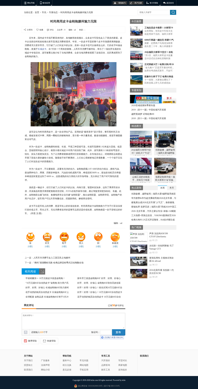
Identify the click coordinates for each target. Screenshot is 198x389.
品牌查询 (105, 365)
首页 (37, 12)
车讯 (44, 12)
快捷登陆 (51, 341)
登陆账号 (122, 3)
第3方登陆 (154, 3)
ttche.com (94, 380)
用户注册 (138, 3)
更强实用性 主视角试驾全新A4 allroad (161, 259)
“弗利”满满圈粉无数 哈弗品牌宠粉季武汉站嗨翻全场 (54, 263)
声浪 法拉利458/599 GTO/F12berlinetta (158, 235)
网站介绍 (45, 370)
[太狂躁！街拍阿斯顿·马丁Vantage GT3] (139, 249)
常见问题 (84, 360)
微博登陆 (32, 341)
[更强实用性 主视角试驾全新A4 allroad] (139, 261)
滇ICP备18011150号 (111, 386)
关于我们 (28, 360)
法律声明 (45, 365)
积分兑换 (67, 365)
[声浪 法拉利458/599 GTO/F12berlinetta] (139, 237)
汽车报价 (105, 360)
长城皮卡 (42, 49)
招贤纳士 (28, 365)
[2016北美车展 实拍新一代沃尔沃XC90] (139, 274)
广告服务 (45, 360)
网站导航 (31, 3)
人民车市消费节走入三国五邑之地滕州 (47, 258)
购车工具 (105, 370)
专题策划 (136, 90)
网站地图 (84, 365)
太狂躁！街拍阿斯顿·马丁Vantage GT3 (161, 247)
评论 (52, 30)
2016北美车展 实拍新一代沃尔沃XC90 (161, 271)
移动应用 (46, 3)
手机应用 (84, 370)
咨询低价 (122, 370)
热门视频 (136, 227)
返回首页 (170, 3)
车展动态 (53, 12)
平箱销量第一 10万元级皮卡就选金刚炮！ (45, 278)
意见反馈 (67, 370)
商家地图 (122, 365)
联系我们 (28, 370)
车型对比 (122, 360)
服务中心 (67, 360)
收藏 (41, 30)
